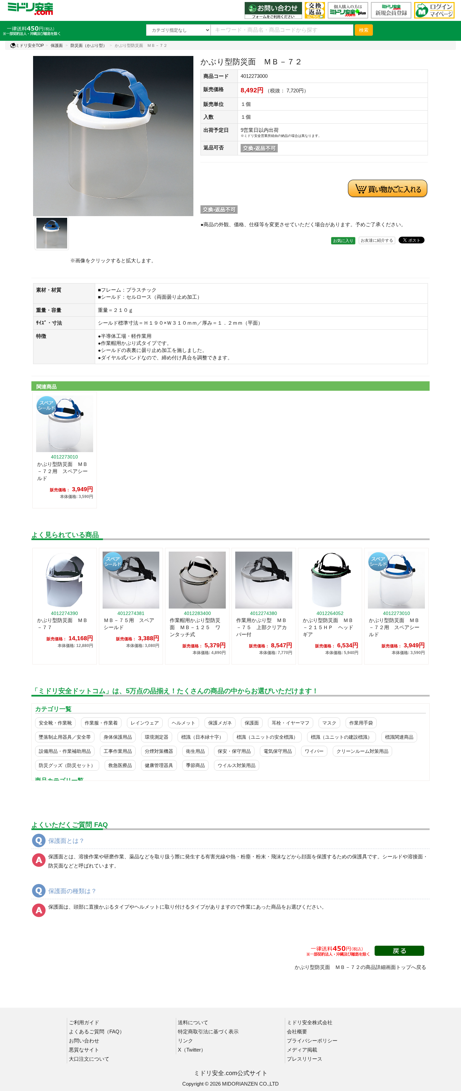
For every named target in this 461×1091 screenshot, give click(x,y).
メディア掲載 (302, 1050)
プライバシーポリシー (312, 1040)
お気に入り (343, 240)
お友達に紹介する (377, 240)
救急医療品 (120, 765)
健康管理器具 (159, 765)
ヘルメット (183, 723)
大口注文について (89, 1059)
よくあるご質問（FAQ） (97, 1031)
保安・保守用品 (234, 751)
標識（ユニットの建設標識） (341, 737)
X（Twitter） (192, 1050)
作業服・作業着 (101, 723)
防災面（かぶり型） (89, 45)
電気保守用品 (278, 751)
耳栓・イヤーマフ (290, 723)
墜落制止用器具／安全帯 (65, 737)
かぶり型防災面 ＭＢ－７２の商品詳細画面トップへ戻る (360, 967)
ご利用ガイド (84, 1022)
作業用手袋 (361, 723)
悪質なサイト (84, 1050)
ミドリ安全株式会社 (309, 1022)
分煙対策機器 (159, 751)
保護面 (57, 45)
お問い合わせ (84, 1040)
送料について (193, 1022)
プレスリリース (304, 1059)
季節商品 (195, 765)
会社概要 (297, 1031)
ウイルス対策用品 (236, 765)
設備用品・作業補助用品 (65, 751)
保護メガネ (220, 723)
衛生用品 (195, 751)
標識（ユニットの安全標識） (267, 737)
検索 (364, 30)
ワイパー (314, 751)
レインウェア (145, 723)
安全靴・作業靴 (55, 723)
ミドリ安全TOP (30, 45)
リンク (185, 1040)
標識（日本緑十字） (202, 737)
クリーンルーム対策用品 (362, 751)
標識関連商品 (399, 737)
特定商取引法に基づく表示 (208, 1031)
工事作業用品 (118, 751)
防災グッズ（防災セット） (67, 765)
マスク (329, 723)
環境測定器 (156, 737)
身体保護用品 (118, 737)
